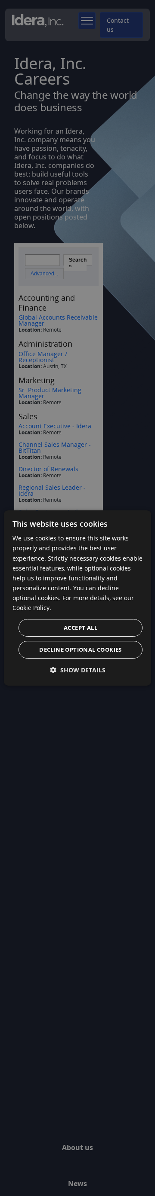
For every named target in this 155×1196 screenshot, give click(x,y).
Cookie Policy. (31, 608)
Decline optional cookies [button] (80, 649)
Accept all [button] (80, 628)
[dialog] (77, 598)
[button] (77, 670)
